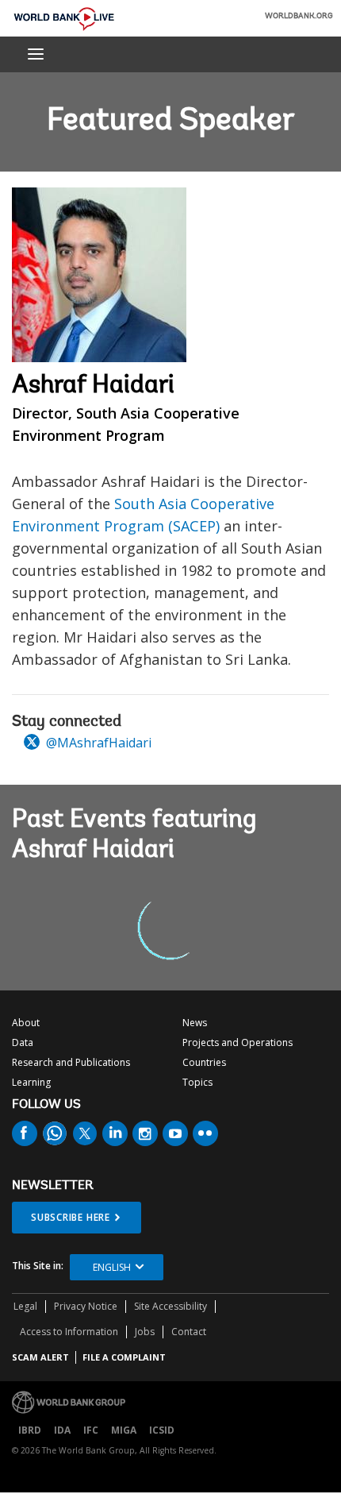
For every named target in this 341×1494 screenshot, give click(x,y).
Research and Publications (71, 1062)
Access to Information (69, 1331)
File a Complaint (124, 1357)
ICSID (161, 1430)
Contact (188, 1331)
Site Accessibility (170, 1306)
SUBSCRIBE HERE (70, 1217)
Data (22, 1042)
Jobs (145, 1331)
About (26, 1022)
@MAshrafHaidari (97, 742)
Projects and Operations (237, 1042)
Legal (25, 1306)
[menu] (36, 54)
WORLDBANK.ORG (299, 17)
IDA (62, 1430)
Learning (31, 1082)
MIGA (123, 1430)
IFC (90, 1430)
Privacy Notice (85, 1306)
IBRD (29, 1430)
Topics (197, 1082)
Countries (204, 1062)
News (194, 1022)
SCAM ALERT (40, 1357)
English (112, 1267)
